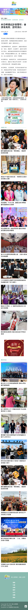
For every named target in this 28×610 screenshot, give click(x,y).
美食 (14, 597)
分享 (6, 33)
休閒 (14, 587)
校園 (14, 595)
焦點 (14, 582)
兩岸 (14, 590)
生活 (14, 592)
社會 (14, 585)
